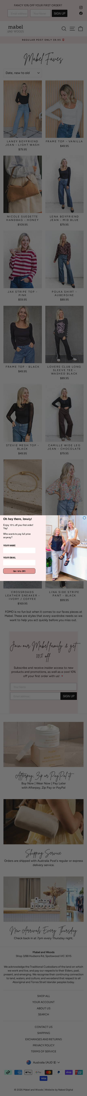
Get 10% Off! (19, 571)
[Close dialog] (84, 517)
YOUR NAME (9, 545)
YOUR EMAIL (9, 557)
